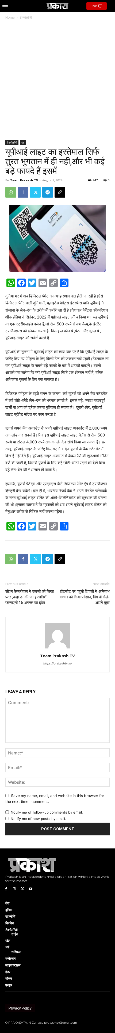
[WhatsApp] (10, 192)
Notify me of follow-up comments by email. (47, 812)
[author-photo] (57, 648)
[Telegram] (47, 192)
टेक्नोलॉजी (26, 17)
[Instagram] (14, 888)
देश (22, 142)
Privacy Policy (20, 1008)
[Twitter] (35, 192)
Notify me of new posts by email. (38, 818)
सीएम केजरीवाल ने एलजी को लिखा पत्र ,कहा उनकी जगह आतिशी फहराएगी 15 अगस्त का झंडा (29, 597)
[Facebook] (23, 192)
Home (10, 17)
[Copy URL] (60, 192)
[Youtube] (30, 888)
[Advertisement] (57, 80)
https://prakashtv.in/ (57, 663)
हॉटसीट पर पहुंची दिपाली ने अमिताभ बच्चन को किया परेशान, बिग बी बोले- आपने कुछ (84, 597)
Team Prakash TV (24, 180)
